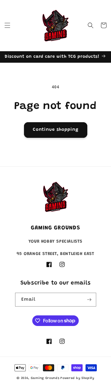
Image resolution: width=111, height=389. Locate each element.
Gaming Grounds (45, 378)
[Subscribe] (89, 300)
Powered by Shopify (77, 378)
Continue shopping (55, 130)
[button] (7, 25)
